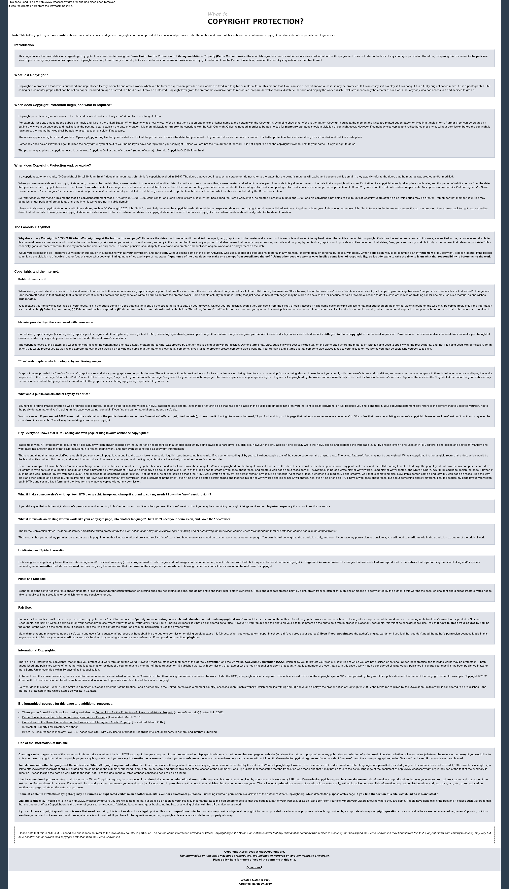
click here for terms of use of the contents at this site (259, 859)
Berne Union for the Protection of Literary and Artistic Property (134, 712)
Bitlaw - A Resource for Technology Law (47, 731)
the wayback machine (58, 5)
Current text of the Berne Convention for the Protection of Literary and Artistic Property (76, 722)
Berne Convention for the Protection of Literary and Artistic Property (64, 717)
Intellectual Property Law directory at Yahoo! (50, 726)
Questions (254, 867)
